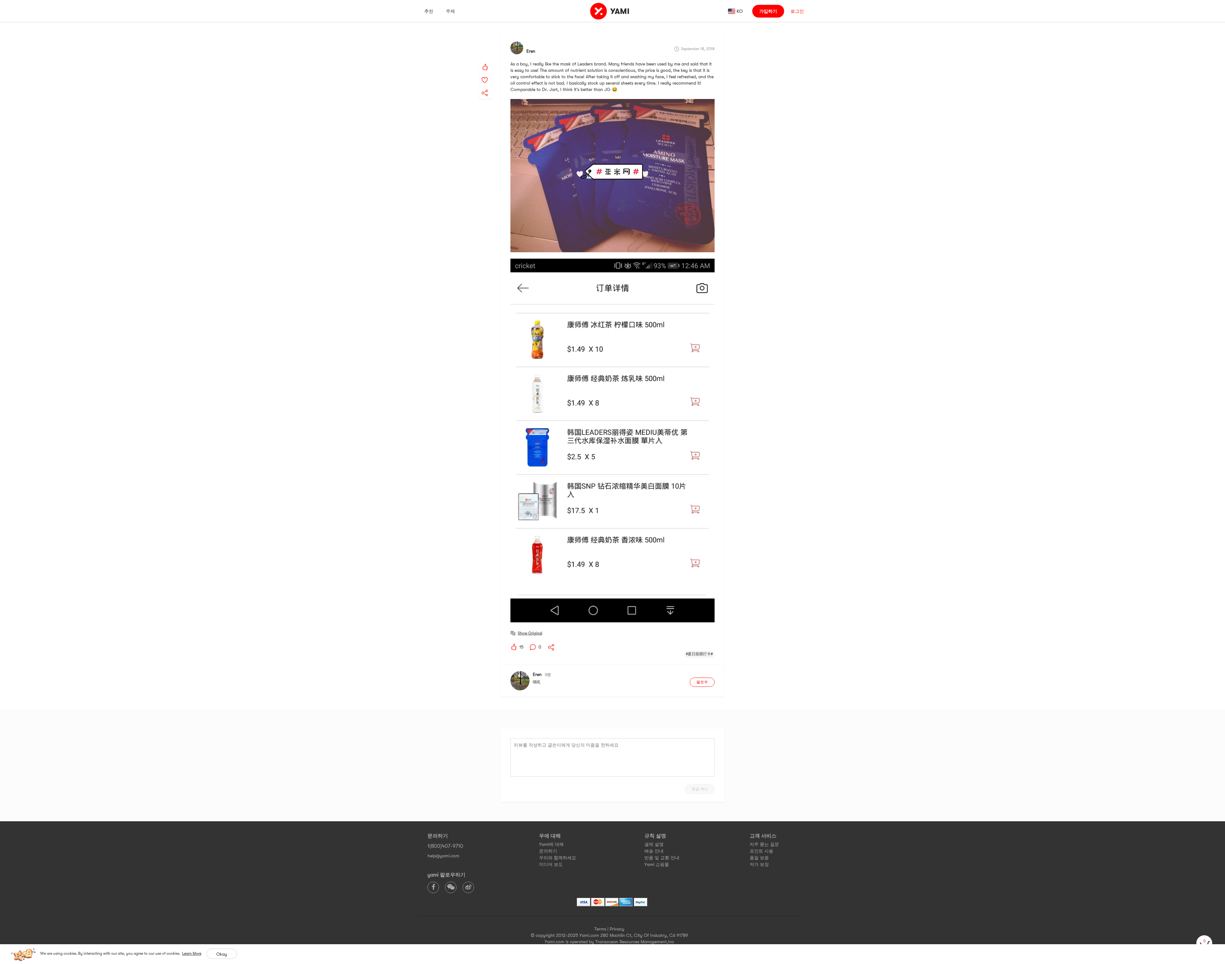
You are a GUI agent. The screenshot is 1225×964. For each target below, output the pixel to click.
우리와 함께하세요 (557, 857)
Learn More (191, 953)
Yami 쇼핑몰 (656, 864)
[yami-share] (485, 86)
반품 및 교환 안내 (661, 857)
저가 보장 (759, 864)
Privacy (617, 928)
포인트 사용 (761, 851)
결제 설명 (654, 844)
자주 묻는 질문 (764, 844)
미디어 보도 (551, 864)
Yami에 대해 (551, 844)
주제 (450, 11)
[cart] (1204, 943)
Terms (600, 928)
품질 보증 (759, 857)
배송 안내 (654, 851)
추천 (428, 11)
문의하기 (548, 851)
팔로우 (702, 682)
